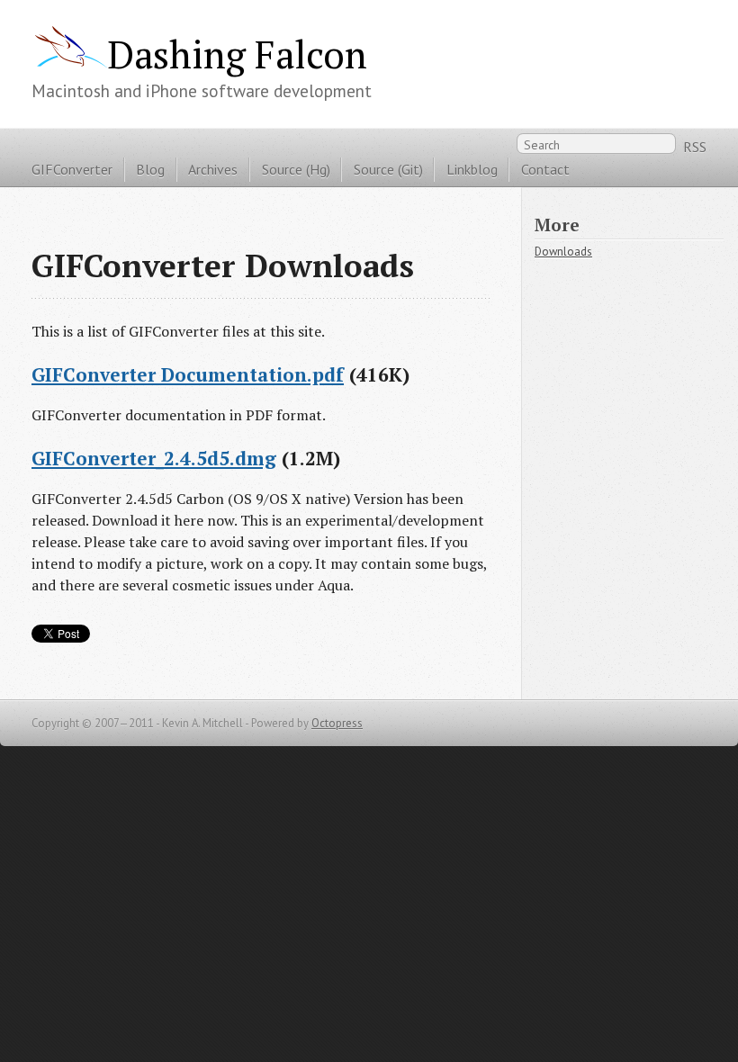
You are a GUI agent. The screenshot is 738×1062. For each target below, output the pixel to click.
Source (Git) (388, 169)
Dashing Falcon (237, 54)
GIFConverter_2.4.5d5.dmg (154, 458)
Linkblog (472, 169)
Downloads (563, 251)
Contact (545, 169)
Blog (150, 169)
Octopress (337, 723)
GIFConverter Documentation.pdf (188, 374)
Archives (213, 169)
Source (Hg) (296, 169)
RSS (694, 147)
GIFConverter (72, 169)
